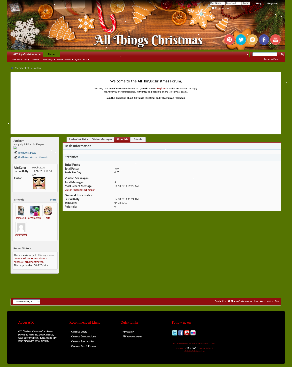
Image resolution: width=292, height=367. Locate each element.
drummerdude (22, 258)
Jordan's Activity (78, 139)
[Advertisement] (146, 286)
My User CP (128, 332)
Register (272, 3)
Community (47, 59)
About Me (122, 139)
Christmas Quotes (79, 332)
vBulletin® (191, 348)
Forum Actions (64, 59)
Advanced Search (272, 59)
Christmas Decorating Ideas (83, 336)
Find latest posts (26, 152)
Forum (51, 54)
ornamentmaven (37, 218)
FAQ (26, 59)
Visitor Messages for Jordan (80, 189)
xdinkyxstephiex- (24, 235)
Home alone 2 (39, 258)
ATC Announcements (132, 336)
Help (258, 3)
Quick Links (81, 59)
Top (277, 301)
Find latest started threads (32, 157)
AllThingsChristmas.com (27, 54)
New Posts (17, 59)
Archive (254, 301)
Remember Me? (223, 8)
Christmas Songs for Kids (82, 341)
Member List (22, 68)
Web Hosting (267, 301)
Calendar (35, 59)
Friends (138, 139)
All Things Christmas (238, 301)
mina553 (21, 218)
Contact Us (220, 301)
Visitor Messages (102, 139)
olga (48, 218)
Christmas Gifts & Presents (83, 346)
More (53, 199)
